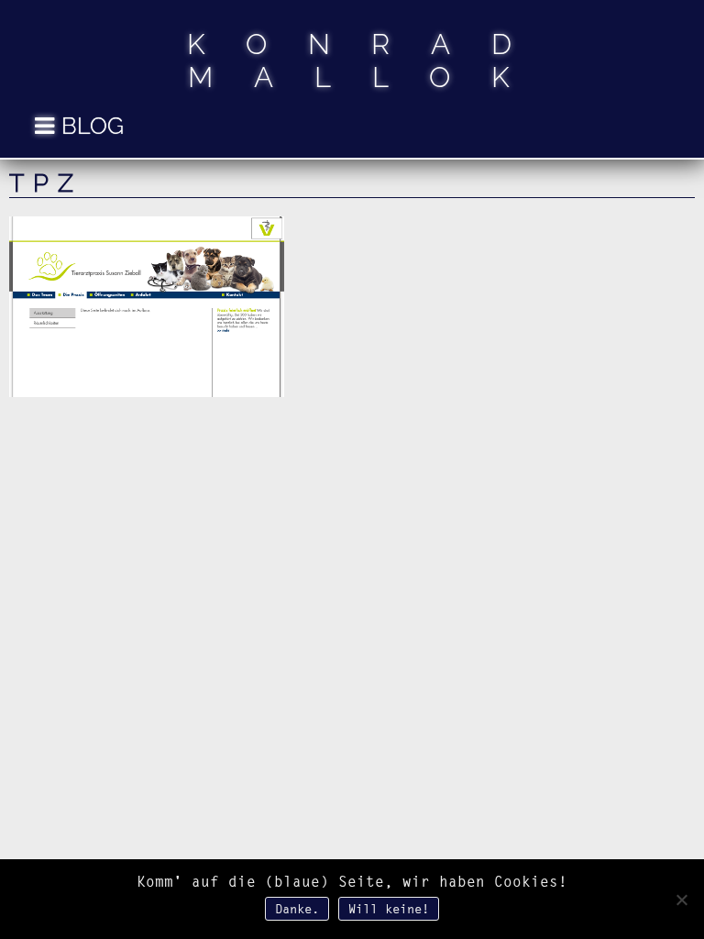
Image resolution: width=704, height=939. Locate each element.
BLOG (92, 125)
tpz (45, 183)
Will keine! (388, 908)
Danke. (297, 908)
